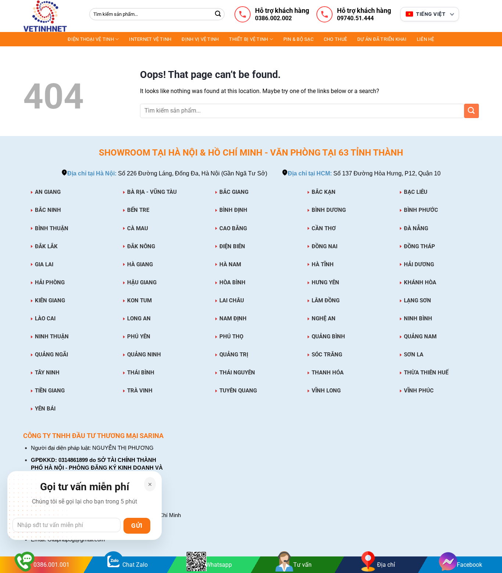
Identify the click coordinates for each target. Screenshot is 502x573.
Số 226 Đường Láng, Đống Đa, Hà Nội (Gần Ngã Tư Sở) (167, 173)
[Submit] (218, 14)
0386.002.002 (273, 18)
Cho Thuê (335, 39)
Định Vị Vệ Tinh (200, 39)
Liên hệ (425, 39)
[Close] (150, 484)
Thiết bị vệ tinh (248, 39)
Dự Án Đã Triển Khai (381, 39)
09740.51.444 (355, 18)
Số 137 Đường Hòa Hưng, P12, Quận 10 (364, 173)
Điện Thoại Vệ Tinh (91, 39)
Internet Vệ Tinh (150, 39)
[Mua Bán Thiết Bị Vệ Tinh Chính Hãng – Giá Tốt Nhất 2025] (50, 16)
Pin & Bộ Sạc (298, 39)
